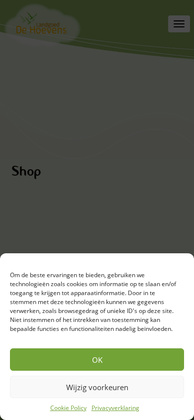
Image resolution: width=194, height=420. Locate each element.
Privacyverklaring (115, 408)
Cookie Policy (68, 408)
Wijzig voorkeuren (97, 387)
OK (97, 360)
